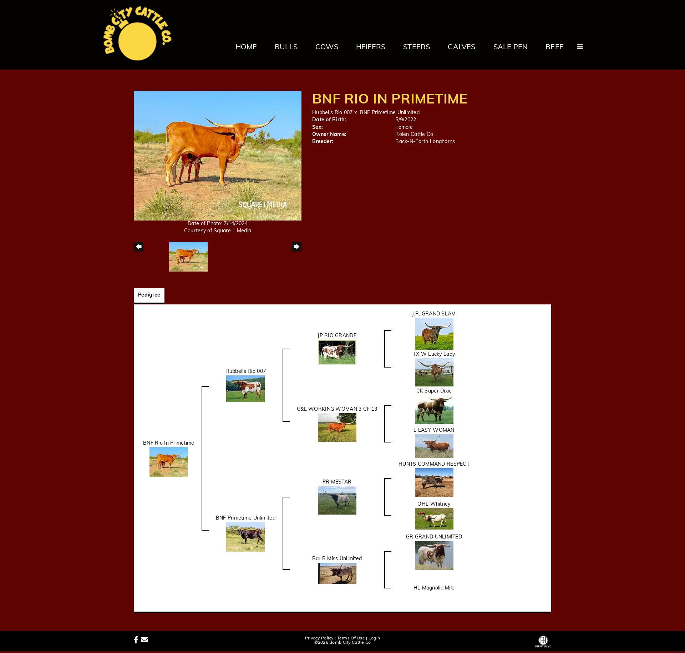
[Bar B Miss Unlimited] (337, 573)
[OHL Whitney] (434, 519)
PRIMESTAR (337, 482)
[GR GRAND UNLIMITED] (434, 555)
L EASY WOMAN (433, 430)
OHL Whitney (433, 504)
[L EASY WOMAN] (434, 446)
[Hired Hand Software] (543, 640)
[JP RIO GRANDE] (337, 352)
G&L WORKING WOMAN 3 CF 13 (337, 409)
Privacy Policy (319, 638)
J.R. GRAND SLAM (434, 314)
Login (374, 638)
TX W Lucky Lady (434, 354)
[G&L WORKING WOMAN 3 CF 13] (337, 427)
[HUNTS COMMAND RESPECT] (434, 482)
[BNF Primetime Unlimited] (245, 537)
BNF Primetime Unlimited (390, 113)
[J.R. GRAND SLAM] (434, 333)
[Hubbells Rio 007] (245, 388)
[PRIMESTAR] (337, 500)
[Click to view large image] (217, 155)
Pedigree (149, 295)
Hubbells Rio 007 (332, 113)
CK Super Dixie (434, 391)
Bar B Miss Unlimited (337, 559)
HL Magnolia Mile (434, 588)
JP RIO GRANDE (337, 336)
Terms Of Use (351, 638)
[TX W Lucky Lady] (434, 372)
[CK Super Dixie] (434, 409)
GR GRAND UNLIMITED (434, 537)
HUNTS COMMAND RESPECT (434, 464)
